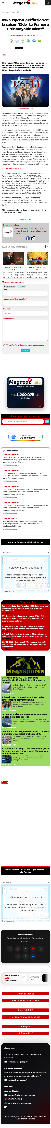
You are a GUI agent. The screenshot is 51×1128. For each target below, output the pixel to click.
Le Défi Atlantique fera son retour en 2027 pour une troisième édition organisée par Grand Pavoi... (29, 687)
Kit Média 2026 (25, 1033)
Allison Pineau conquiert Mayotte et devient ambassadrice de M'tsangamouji (23, 698)
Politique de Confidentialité (25, 1000)
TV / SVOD (15, 12)
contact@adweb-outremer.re (21, 1095)
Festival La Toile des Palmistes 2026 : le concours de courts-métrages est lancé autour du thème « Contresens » (25, 608)
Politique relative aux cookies (25, 1017)
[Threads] (41, 949)
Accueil (5, 12)
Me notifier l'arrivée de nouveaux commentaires (25, 345)
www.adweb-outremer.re (19, 1103)
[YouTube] (33, 949)
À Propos (25, 1026)
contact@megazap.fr (17, 1062)
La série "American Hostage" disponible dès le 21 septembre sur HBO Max (13, 274)
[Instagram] (18, 949)
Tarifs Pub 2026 (25, 1010)
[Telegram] (25, 956)
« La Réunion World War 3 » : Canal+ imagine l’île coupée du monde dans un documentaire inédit (23, 627)
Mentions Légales (25, 993)
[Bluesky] (33, 956)
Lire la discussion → (11, 465)
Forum (5, 782)
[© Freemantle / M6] (25, 75)
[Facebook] (10, 949)
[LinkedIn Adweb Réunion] (5, 1106)
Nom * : (6, 289)
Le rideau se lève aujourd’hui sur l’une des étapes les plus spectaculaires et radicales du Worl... (31, 721)
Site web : (7, 309)
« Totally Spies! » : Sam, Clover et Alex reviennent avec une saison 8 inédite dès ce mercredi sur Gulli (37, 274)
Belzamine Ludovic (11, 225)
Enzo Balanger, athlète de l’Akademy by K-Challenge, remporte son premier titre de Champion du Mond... (29, 758)
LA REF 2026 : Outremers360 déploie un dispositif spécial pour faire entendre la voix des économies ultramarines (24, 644)
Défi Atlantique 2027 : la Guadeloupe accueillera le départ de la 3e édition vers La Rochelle (23, 680)
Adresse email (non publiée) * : (15, 299)
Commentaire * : (9, 319)
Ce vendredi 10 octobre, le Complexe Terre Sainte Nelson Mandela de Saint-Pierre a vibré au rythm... (31, 738)
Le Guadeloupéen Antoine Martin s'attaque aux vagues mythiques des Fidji (25, 715)
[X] (25, 949)
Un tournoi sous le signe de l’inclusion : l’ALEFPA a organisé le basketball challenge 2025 (25, 732)
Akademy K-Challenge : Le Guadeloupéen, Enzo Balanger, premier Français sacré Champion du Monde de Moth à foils (25, 751)
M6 (30, 219)
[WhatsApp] (18, 956)
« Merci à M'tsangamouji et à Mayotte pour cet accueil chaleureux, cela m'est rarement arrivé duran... (31, 704)
